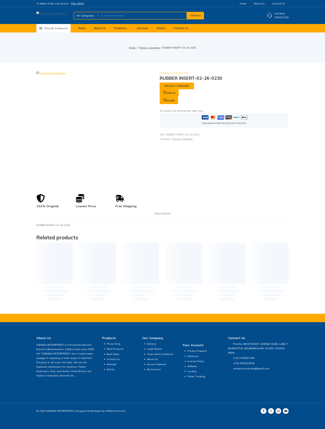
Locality (192, 371)
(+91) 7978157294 (244, 358)
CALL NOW (77, 3)
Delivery (151, 343)
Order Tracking (196, 376)
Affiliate (192, 366)
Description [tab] (162, 213)
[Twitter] (271, 411)
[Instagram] (278, 411)
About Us (259, 3)
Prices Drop (114, 343)
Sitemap (111, 364)
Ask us (170, 92)
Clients (161, 28)
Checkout (192, 356)
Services (142, 28)
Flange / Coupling (174, 73)
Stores (111, 369)
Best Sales (113, 354)
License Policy (195, 361)
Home (243, 3)
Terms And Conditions (160, 354)
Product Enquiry (176, 85)
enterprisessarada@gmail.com (251, 368)
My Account (154, 369)
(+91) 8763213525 (244, 363)
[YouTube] (286, 411)
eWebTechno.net (115, 410)
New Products (115, 348)
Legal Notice (154, 348)
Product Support (197, 350)
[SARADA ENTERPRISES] (53, 16)
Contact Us (278, 3)
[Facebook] (263, 411)
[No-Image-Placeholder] (95, 130)
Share (170, 100)
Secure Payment (156, 364)
